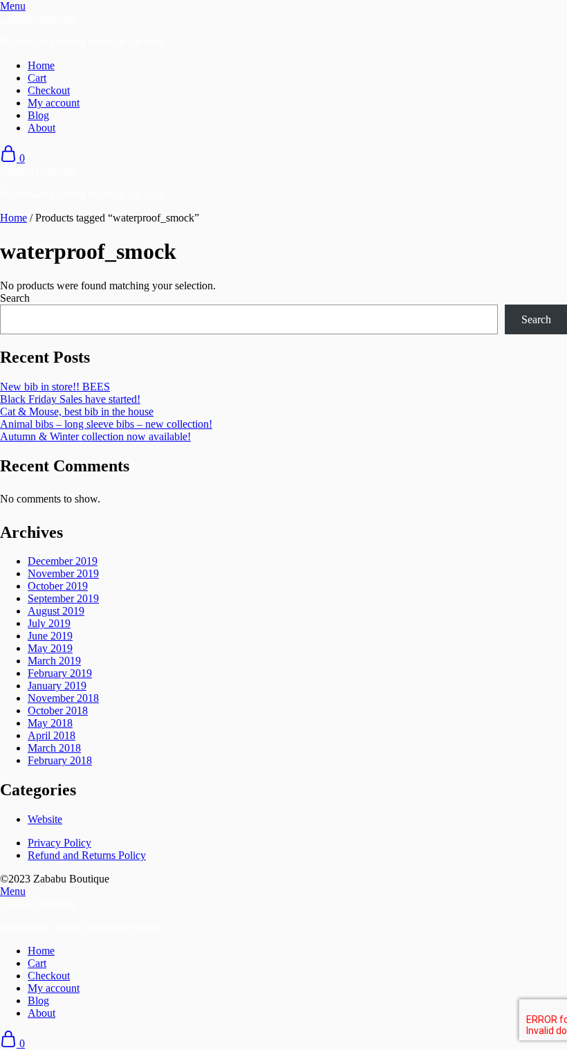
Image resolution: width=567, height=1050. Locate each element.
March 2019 (54, 661)
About (41, 128)
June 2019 (50, 636)
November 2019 (63, 573)
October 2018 (58, 710)
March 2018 (54, 748)
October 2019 (58, 586)
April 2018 (51, 735)
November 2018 (63, 698)
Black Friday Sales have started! (70, 399)
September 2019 (63, 598)
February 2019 (60, 673)
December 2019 (62, 561)
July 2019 (49, 623)
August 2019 (56, 611)
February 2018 (60, 760)
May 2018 (50, 723)
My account (54, 103)
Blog (38, 115)
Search (15, 298)
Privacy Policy (59, 843)
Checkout (49, 90)
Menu (13, 6)
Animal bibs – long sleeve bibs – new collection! (106, 424)
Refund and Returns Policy (87, 855)
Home (41, 65)
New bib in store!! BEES (55, 386)
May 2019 (50, 648)
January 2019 (57, 685)
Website (45, 819)
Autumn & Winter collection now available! (95, 436)
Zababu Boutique (38, 18)
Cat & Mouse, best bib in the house (77, 411)
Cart (37, 78)
